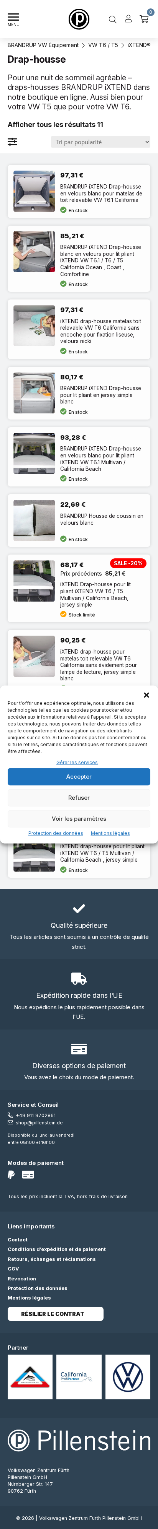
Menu (14, 25)
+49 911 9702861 (36, 1115)
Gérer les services (77, 762)
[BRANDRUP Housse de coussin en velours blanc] (79, 520)
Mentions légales (110, 833)
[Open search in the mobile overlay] (112, 19)
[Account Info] (128, 19)
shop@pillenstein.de (39, 1123)
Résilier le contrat (52, 1314)
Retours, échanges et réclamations (52, 1259)
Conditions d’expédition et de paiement (57, 1249)
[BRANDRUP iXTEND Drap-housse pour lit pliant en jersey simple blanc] (79, 393)
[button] (146, 695)
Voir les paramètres (79, 818)
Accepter (79, 776)
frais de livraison (108, 1196)
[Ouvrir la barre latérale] (13, 141)
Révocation (22, 1279)
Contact (18, 1240)
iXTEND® (139, 45)
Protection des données (55, 833)
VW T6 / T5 (103, 45)
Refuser (79, 797)
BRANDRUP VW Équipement (43, 45)
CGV (13, 1269)
